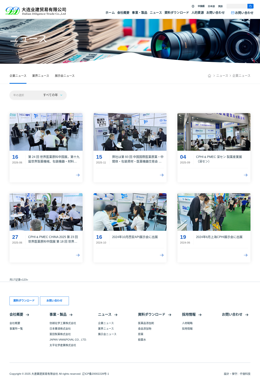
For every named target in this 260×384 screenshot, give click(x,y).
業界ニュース (106, 328)
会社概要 (123, 12)
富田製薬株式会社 (60, 334)
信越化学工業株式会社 (62, 323)
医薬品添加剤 (146, 323)
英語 (220, 6)
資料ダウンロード (176, 12)
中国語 (201, 6)
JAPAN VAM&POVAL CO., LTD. (68, 339)
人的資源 (197, 12)
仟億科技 (245, 373)
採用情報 (189, 314)
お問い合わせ (215, 12)
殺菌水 (142, 339)
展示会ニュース (107, 334)
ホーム (110, 12)
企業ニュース (241, 75)
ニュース (156, 12)
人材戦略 (187, 323)
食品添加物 (144, 328)
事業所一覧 (16, 328)
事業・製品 (139, 12)
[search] (250, 6)
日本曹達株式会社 (60, 328)
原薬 (140, 334)
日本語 (211, 6)
